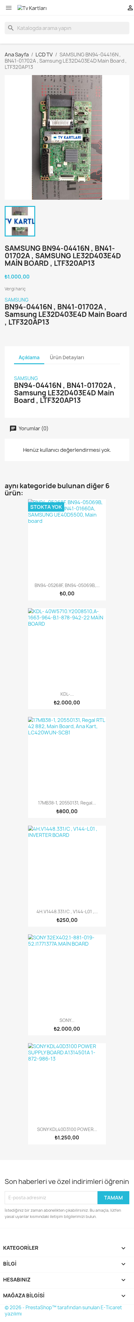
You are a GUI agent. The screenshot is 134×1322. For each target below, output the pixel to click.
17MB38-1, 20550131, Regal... (67, 803)
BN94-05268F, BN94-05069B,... (67, 585)
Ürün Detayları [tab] (67, 357)
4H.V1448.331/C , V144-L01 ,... (67, 911)
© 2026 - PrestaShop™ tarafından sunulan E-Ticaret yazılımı (63, 1310)
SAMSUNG (17, 300)
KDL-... (67, 694)
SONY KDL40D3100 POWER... (67, 1129)
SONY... (67, 1020)
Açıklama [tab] (29, 357)
